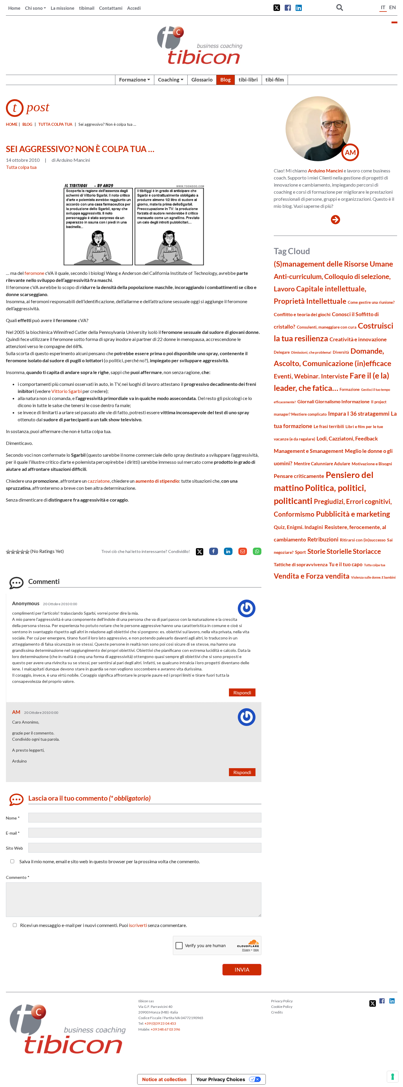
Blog (225, 79)
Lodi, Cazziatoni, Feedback (347, 438)
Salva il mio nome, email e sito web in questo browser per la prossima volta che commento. (109, 861)
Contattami (110, 8)
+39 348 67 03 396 (165, 1029)
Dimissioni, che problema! (311, 352)
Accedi (134, 8)
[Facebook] (213, 551)
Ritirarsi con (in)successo (363, 539)
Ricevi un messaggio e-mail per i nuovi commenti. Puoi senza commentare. (103, 925)
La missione (62, 8)
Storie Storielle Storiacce (344, 551)
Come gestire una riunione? (371, 302)
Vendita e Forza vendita (312, 576)
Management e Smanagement (308, 451)
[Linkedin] (228, 551)
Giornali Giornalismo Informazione (333, 401)
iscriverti (138, 925)
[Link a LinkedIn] (298, 7)
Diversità (341, 352)
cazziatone (99, 481)
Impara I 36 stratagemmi (358, 413)
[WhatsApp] (257, 551)
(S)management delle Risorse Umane (333, 263)
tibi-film (275, 79)
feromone (34, 273)
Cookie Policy (281, 1006)
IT (383, 7)
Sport (300, 552)
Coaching (168, 79)
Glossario (202, 79)
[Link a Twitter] (276, 7)
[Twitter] (199, 552)
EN (392, 7)
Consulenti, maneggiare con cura (326, 326)
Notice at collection (164, 1079)
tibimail (86, 8)
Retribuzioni (322, 539)
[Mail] (242, 551)
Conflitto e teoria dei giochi (302, 314)
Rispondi (242, 692)
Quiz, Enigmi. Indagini (298, 527)
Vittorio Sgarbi (66, 391)
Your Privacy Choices (220, 1079)
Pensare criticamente (299, 476)
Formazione (132, 79)
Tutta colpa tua (55, 124)
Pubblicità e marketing (353, 514)
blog (27, 124)
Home (14, 8)
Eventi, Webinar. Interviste (311, 376)
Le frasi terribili (329, 426)
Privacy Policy (282, 1001)
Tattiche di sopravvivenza (300, 564)
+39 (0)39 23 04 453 (160, 1023)
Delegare (282, 352)
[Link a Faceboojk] (287, 7)
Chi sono (34, 8)
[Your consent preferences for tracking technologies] (392, 1076)
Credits (277, 1012)
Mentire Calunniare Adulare (322, 463)
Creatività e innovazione (358, 339)
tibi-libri (248, 79)
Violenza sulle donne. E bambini (373, 577)
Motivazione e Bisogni (372, 463)
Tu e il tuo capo (346, 564)
